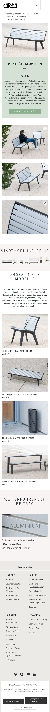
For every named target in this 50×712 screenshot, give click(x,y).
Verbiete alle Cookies (36, 700)
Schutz (32, 632)
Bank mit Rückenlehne (11, 621)
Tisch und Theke (13, 648)
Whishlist (36, 5)
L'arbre (10, 575)
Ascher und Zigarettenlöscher (13, 654)
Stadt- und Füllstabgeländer (36, 585)
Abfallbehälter (12, 627)
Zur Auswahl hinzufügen (25, 111)
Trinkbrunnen (12, 660)
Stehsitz (9, 639)
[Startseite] (10, 6)
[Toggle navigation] (45, 5)
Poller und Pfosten (37, 579)
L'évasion (34, 615)
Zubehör (32, 607)
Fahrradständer (35, 591)
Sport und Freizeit (36, 624)
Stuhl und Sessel (13, 631)
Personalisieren (25, 707)
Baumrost (10, 579)
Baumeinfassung (13, 599)
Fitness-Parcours (36, 628)
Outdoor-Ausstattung (38, 619)
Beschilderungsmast (38, 595)
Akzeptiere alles (13, 701)
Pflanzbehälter (12, 595)
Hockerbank (11, 635)
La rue (33, 575)
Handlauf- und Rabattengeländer (37, 601)
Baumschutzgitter (14, 584)
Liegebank (10, 644)
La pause (11, 615)
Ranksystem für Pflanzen (13, 589)
